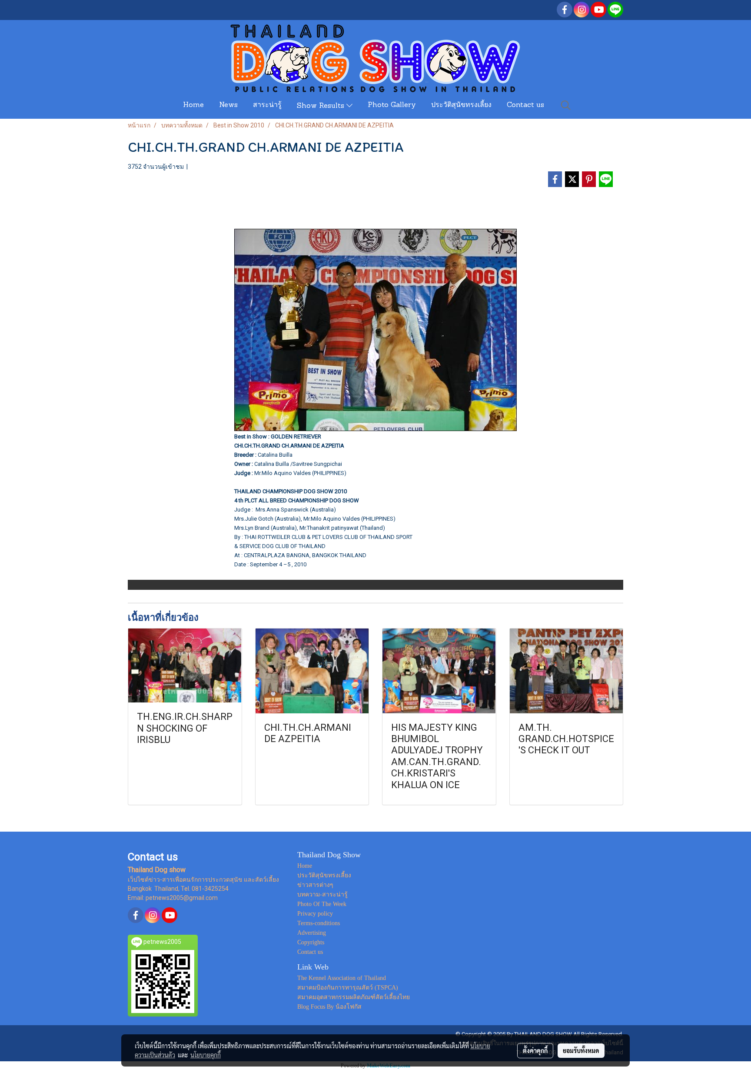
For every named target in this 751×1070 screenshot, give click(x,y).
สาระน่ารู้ (267, 105)
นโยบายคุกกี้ (205, 1055)
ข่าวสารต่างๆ (315, 885)
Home (193, 105)
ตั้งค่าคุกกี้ (535, 1050)
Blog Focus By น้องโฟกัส (329, 1006)
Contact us (525, 105)
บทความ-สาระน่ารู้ (322, 894)
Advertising (311, 933)
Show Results (321, 106)
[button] (565, 105)
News (228, 105)
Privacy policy (315, 913)
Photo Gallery (392, 105)
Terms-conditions (318, 923)
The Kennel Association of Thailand (341, 978)
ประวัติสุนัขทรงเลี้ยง (461, 105)
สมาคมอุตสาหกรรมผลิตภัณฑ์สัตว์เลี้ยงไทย (353, 997)
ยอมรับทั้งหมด (581, 1050)
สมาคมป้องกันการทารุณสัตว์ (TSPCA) (347, 987)
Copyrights (310, 942)
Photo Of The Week (321, 904)
